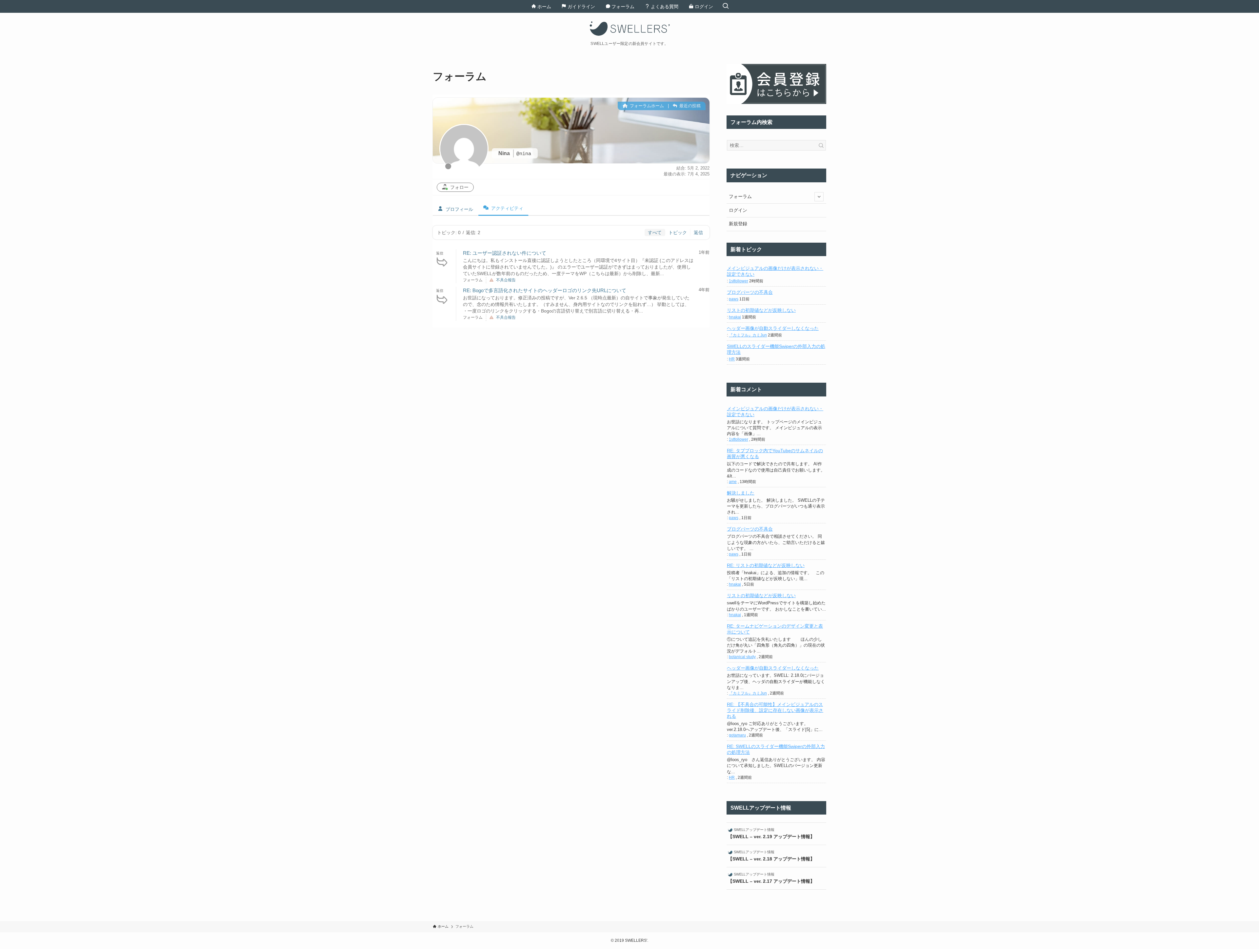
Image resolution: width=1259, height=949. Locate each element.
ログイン (738, 210)
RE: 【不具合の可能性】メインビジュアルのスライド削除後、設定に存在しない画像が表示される (775, 710)
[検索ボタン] (725, 6)
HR (732, 359)
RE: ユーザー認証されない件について (504, 253)
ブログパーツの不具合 (750, 292)
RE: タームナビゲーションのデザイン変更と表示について (775, 629)
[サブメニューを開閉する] (819, 196)
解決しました (740, 492)
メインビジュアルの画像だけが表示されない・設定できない (775, 271)
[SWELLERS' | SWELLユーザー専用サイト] (629, 28)
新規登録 (738, 223)
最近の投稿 (689, 105)
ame (733, 481)
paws (733, 299)
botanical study (742, 657)
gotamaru (737, 735)
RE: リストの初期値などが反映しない (766, 565)
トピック (678, 232)
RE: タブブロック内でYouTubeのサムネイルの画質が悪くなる (775, 453)
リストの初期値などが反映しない (761, 310)
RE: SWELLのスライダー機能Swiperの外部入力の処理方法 (776, 749)
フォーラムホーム (646, 105)
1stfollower (738, 281)
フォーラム (740, 196)
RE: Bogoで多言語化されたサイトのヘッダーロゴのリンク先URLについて (544, 290)
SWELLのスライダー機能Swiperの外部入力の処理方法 (776, 349)
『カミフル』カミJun (748, 335)
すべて (655, 232)
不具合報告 (506, 280)
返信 (698, 232)
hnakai (735, 317)
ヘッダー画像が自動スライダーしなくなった (773, 328)
